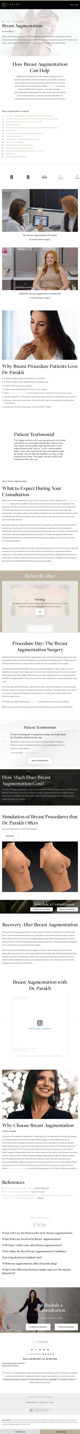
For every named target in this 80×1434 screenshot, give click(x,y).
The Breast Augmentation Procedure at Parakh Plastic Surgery (29, 116)
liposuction (34, 701)
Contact (71, 1379)
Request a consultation (17, 1168)
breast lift (24, 1379)
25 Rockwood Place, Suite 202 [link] (13, 1364)
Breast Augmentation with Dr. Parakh (20, 148)
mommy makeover (49, 1379)
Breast (8, 21)
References (10, 154)
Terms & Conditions (31, 1402)
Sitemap (51, 1402)
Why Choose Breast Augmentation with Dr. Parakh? (25, 151)
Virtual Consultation (67, 909)
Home (3, 21)
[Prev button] (36, 619)
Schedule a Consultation (15, 142)
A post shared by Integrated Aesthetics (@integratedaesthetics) (39, 1056)
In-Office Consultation (41, 909)
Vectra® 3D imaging (18, 393)
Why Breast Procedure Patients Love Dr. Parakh (24, 122)
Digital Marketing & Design (42, 1410)
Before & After (11, 130)
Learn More (10, 836)
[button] (77, 5)
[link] (40, 1354)
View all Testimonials (40, 760)
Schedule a (51, 1310)
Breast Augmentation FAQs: (16, 157)
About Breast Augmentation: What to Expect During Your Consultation (32, 128)
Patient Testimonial (13, 125)
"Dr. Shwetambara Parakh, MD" (16, 1192)
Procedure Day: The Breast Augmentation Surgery (24, 133)
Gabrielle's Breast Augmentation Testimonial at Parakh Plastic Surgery (32, 119)
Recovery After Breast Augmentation (19, 145)
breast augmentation (11, 1379)
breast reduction (35, 1379)
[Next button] (43, 619)
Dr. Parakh (51, 86)
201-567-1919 (25, 1424)
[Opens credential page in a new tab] (14, 177)
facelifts (64, 1379)
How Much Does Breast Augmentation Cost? (22, 139)
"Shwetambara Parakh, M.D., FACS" (19, 1188)
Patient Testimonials (13, 136)
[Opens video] (40, 210)
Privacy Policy (43, 1402)
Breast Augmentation (17, 21)
